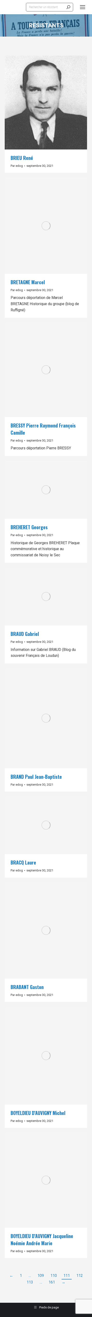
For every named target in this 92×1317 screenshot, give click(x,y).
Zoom (39, 102)
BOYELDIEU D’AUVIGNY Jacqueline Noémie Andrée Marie (42, 1239)
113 (30, 1282)
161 (52, 1282)
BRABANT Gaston (27, 986)
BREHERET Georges (29, 527)
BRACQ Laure (23, 862)
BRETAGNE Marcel (28, 282)
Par (17, 166)
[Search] (68, 7)
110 (53, 1275)
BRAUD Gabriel (25, 633)
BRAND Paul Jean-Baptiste (36, 776)
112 (79, 1275)
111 (66, 1275)
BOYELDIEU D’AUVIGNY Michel (38, 1112)
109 (41, 1275)
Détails (52, 102)
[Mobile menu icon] (82, 7)
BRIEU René (22, 157)
